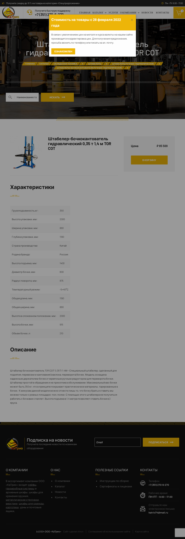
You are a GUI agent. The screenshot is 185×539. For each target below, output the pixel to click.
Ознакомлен (63, 51)
